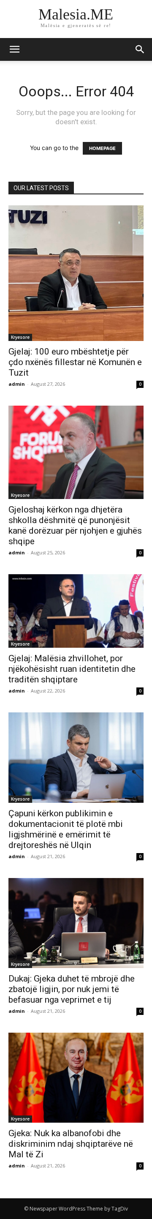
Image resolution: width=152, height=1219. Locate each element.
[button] (140, 49)
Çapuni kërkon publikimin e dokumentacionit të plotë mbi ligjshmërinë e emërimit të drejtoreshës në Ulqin (65, 829)
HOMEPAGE (102, 148)
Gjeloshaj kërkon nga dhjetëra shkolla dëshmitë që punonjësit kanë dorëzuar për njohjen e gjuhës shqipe (75, 525)
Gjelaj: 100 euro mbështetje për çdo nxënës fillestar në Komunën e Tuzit (75, 362)
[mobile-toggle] (14, 49)
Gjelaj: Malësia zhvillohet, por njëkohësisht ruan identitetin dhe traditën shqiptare (72, 668)
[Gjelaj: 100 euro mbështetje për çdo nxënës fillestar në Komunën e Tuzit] (76, 273)
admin (16, 384)
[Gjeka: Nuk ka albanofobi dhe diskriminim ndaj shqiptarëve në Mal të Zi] (76, 1078)
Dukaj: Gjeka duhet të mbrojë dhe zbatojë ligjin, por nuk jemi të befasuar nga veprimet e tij (71, 989)
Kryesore (20, 337)
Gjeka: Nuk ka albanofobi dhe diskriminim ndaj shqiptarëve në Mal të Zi (70, 1143)
